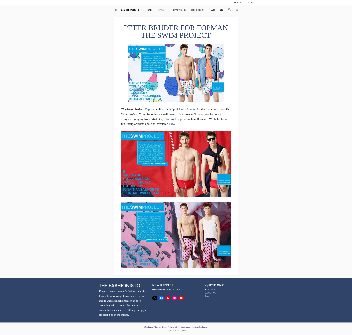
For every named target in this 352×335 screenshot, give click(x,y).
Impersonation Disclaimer (196, 327)
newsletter (173, 290)
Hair (212, 10)
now (171, 124)
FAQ (207, 296)
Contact (210, 290)
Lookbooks (197, 10)
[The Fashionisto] (126, 9)
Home (149, 10)
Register (237, 3)
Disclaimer (149, 327)
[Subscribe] (221, 9)
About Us (210, 293)
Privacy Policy (161, 327)
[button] (229, 9)
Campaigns (179, 10)
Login (250, 3)
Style (161, 10)
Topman (150, 109)
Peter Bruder (187, 109)
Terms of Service (176, 327)
